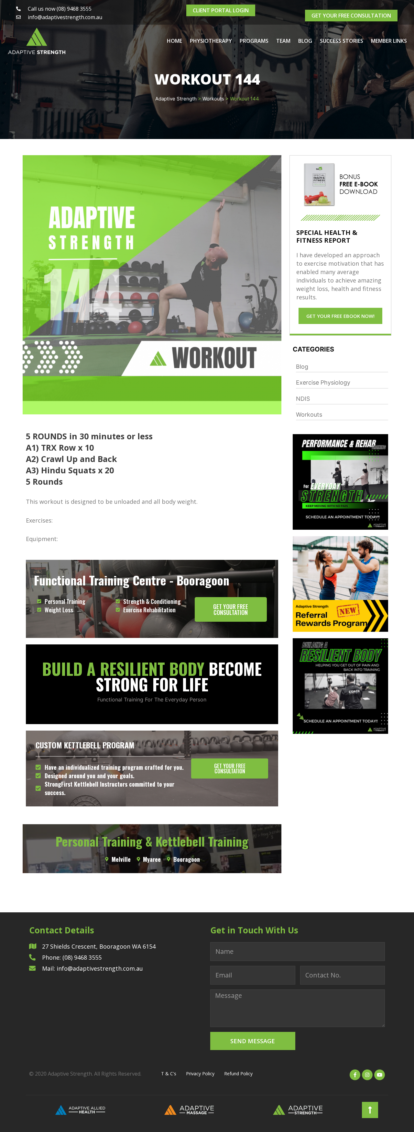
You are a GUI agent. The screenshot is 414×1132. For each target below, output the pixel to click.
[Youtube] (379, 1074)
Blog (305, 40)
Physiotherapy (211, 40)
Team (283, 40)
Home (174, 40)
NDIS (303, 398)
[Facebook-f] (355, 1074)
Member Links (389, 40)
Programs (254, 40)
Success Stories (341, 40)
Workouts (309, 414)
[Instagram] (367, 1074)
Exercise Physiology (323, 382)
